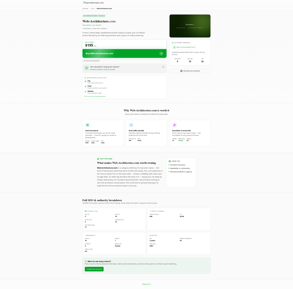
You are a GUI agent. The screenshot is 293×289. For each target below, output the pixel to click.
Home (86, 8)
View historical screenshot (191, 71)
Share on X (146, 284)
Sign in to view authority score (185, 47)
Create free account (94, 269)
